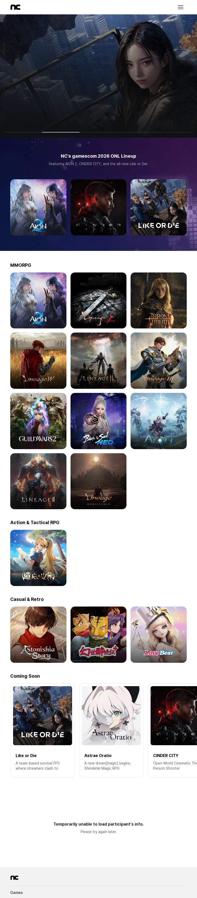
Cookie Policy (82, 867)
